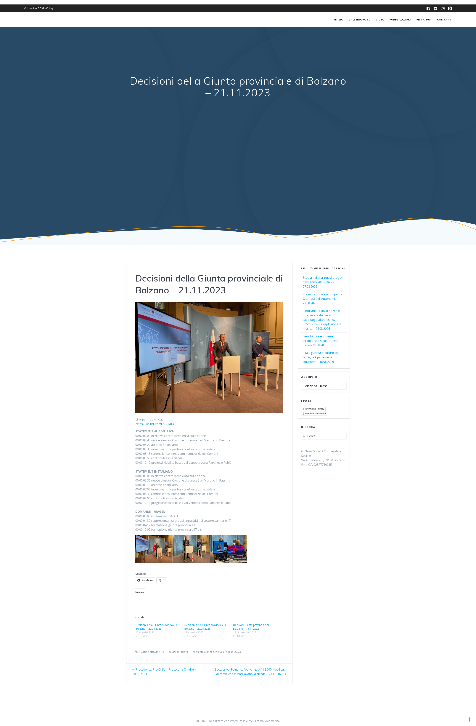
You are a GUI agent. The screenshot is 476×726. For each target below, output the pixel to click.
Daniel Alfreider (178, 652)
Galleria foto (360, 19)
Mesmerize (272, 721)
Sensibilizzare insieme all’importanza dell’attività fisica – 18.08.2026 (320, 340)
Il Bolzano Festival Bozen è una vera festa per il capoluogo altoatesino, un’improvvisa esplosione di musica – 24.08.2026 (322, 320)
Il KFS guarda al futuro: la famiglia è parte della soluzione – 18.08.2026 (320, 357)
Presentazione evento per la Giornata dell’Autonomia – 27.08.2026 (322, 298)
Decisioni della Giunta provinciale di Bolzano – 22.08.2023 (156, 626)
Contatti (444, 19)
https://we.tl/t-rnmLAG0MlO (154, 424)
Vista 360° (424, 19)
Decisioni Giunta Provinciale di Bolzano (217, 652)
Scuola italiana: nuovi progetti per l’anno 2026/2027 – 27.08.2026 (323, 282)
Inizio (338, 19)
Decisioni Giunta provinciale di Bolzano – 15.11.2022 (251, 626)
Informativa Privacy (314, 408)
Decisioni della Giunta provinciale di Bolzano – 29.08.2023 (205, 626)
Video (380, 19)
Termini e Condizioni (315, 413)
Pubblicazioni (400, 19)
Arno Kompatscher (152, 652)
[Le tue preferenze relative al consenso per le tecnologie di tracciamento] (469, 719)
